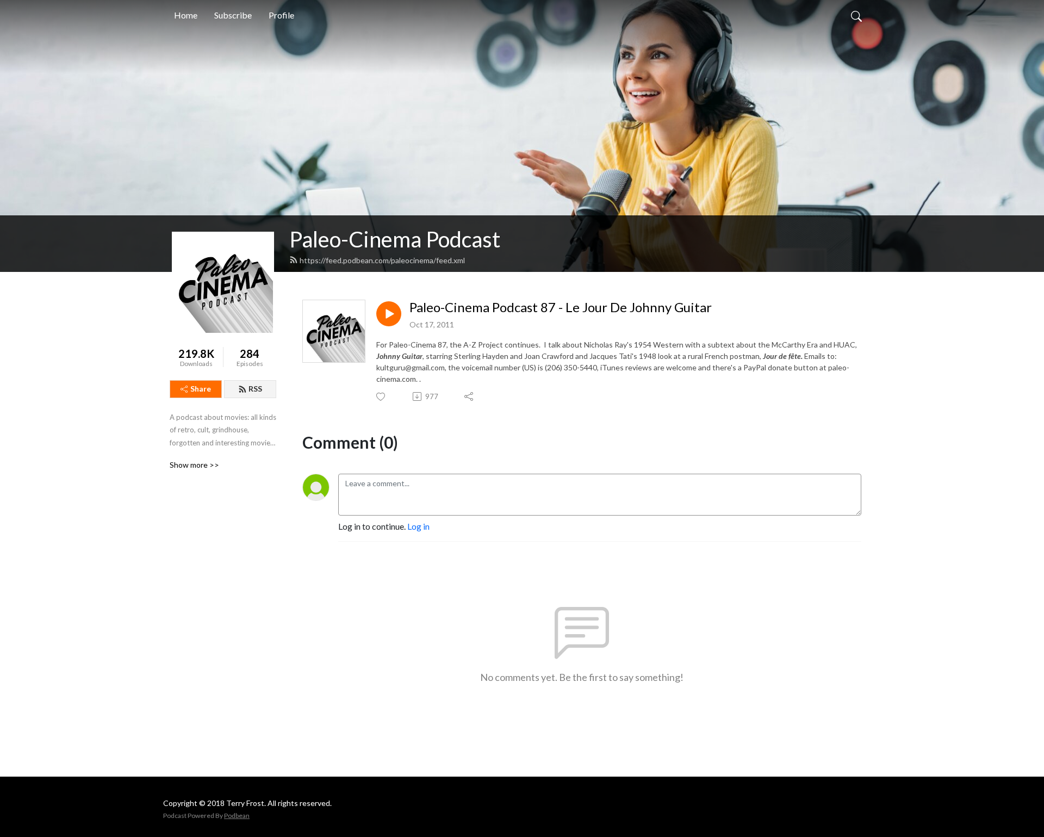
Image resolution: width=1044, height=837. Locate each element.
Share (200, 388)
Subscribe (233, 15)
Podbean (237, 815)
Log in (418, 526)
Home (185, 15)
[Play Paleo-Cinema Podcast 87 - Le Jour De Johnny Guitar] (388, 313)
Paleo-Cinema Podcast (394, 239)
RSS (255, 388)
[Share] (469, 396)
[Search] (856, 15)
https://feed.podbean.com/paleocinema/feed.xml (382, 260)
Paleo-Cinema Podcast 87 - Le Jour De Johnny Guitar (560, 307)
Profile (281, 15)
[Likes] (381, 396)
